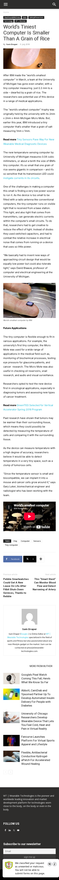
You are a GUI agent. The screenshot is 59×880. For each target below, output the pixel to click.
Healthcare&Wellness (12, 17)
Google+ (25, 634)
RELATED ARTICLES (15, 666)
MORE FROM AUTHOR (41, 666)
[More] (40, 559)
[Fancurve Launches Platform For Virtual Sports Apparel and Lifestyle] (11, 740)
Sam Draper (12, 44)
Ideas (25, 17)
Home (6, 12)
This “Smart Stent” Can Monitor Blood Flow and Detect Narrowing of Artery (44, 584)
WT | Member (20, 21)
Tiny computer (11, 545)
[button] (54, 4)
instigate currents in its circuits (21, 178)
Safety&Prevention (36, 17)
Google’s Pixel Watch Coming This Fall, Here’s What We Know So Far (35, 678)
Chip (15, 541)
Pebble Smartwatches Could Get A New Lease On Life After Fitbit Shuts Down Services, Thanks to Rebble (16, 588)
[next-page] (11, 772)
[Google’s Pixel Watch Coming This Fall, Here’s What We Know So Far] (11, 678)
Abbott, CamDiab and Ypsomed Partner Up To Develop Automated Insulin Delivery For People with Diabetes (37, 698)
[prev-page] (5, 772)
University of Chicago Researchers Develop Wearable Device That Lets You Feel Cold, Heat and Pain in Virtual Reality (37, 721)
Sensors (37, 541)
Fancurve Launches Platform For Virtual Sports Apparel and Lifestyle (38, 740)
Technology (8, 21)
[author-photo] (29, 624)
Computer (25, 541)
